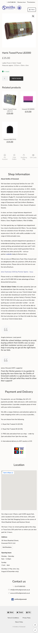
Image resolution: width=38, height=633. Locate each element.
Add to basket (16, 78)
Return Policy (19, 622)
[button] (33, 16)
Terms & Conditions (13, 618)
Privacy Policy (26, 618)
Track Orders (14, 158)
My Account (4, 158)
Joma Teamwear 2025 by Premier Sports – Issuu (17, 272)
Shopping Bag (24, 158)
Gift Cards (33, 157)
